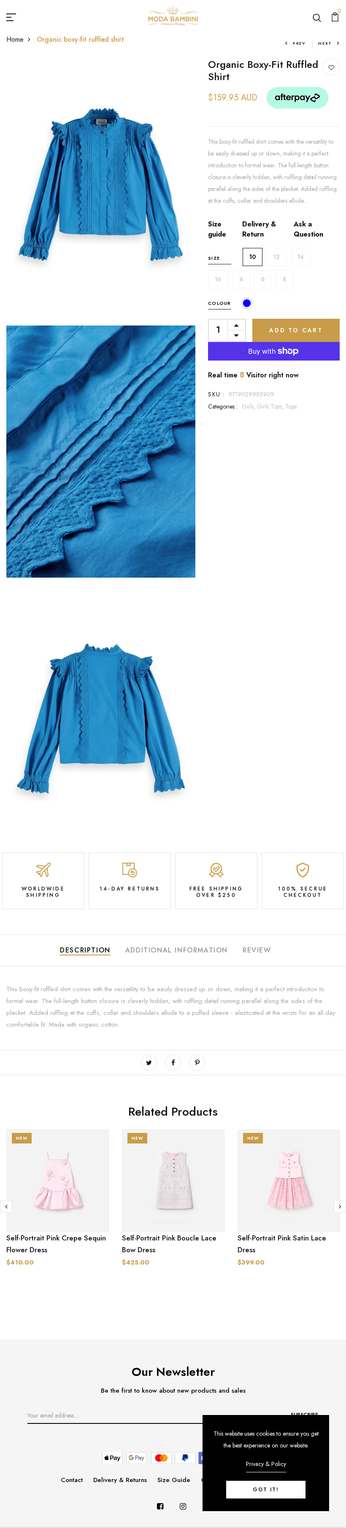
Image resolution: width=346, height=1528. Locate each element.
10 (252, 257)
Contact (72, 1480)
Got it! (266, 1489)
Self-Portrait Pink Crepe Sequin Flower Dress (56, 1244)
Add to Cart (296, 330)
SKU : (216, 394)
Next (325, 43)
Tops (291, 406)
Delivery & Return (259, 229)
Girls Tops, (271, 406)
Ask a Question (308, 229)
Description (85, 950)
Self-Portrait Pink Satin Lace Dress (282, 1244)
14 (300, 257)
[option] (58, 1214)
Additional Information (176, 950)
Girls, (249, 406)
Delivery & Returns (120, 1480)
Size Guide (173, 1480)
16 (218, 279)
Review (257, 950)
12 (276, 257)
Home (15, 39)
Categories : (223, 406)
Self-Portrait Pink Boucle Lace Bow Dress (169, 1244)
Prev (299, 43)
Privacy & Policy (266, 1464)
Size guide (217, 229)
